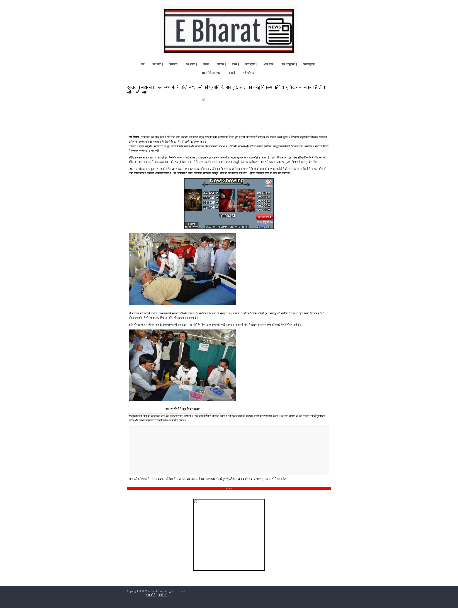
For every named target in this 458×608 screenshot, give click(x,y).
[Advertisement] (229, 450)
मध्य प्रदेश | (191, 64)
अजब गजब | (270, 64)
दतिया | (207, 64)
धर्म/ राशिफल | (250, 72)
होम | (144, 64)
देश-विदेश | (158, 64)
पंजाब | (235, 64)
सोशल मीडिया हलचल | (212, 72)
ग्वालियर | (221, 64)
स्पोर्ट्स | (233, 72)
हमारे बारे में (150, 594)
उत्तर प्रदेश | (251, 64)
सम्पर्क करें (162, 594)
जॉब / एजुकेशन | (289, 64)
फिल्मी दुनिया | (310, 64)
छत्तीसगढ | (174, 64)
